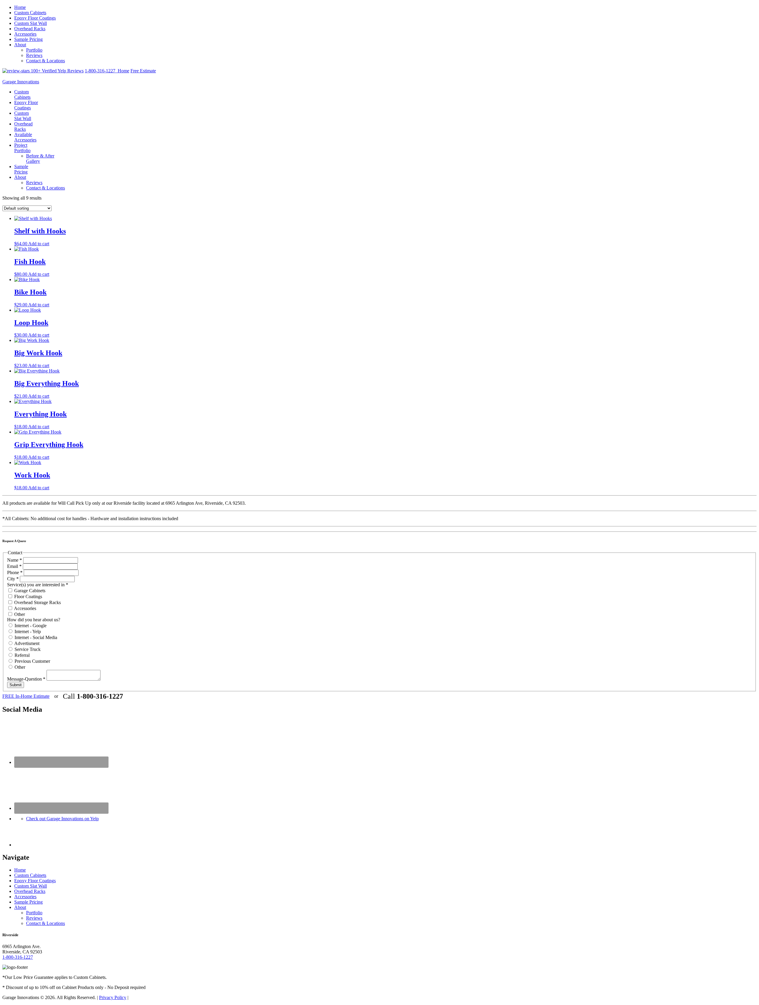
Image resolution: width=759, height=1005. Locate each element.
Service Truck (27, 649)
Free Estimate (143, 70)
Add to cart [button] (38, 243)
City (13, 578)
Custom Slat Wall (30, 23)
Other (19, 614)
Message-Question (26, 678)
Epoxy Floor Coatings (35, 17)
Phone (15, 572)
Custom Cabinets (30, 12)
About (20, 44)
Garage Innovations (20, 81)
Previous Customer (31, 661)
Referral (21, 655)
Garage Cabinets (29, 590)
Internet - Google (30, 625)
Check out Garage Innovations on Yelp (62, 818)
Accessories (25, 33)
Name (14, 560)
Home (20, 7)
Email (14, 566)
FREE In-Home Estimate (26, 696)
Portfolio (34, 49)
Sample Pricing (28, 39)
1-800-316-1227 (101, 70)
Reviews (34, 55)
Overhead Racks (29, 28)
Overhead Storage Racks (37, 602)
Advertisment (26, 643)
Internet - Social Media (35, 637)
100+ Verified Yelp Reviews (57, 70)
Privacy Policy (112, 997)
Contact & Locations (45, 60)
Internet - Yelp (27, 631)
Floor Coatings (27, 596)
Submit (15, 685)
